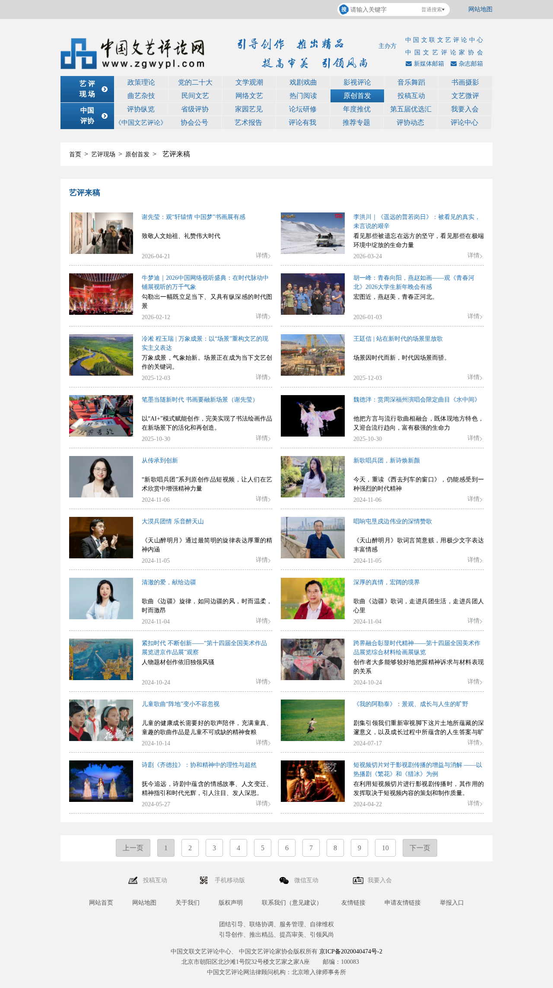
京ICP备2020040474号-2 (350, 951)
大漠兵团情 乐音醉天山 (173, 521)
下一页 (420, 848)
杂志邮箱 (471, 63)
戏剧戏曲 (303, 82)
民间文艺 (195, 95)
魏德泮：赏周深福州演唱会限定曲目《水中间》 (416, 399)
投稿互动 (411, 95)
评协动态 (410, 122)
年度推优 (357, 109)
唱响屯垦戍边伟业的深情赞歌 (392, 521)
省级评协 (195, 109)
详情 (262, 255)
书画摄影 (465, 82)
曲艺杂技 (141, 95)
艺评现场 (103, 154)
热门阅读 (303, 95)
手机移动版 (231, 880)
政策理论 (141, 82)
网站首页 (101, 902)
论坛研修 (303, 109)
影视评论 (357, 82)
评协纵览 (141, 109)
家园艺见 (249, 109)
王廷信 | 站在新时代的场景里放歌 (398, 339)
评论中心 (464, 122)
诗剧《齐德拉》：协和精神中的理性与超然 (199, 765)
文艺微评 (465, 95)
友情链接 (353, 902)
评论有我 (302, 122)
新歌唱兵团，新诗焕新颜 (386, 460)
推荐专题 (356, 122)
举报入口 (452, 902)
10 (385, 848)
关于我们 (187, 902)
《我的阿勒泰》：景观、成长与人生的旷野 (410, 704)
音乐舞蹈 (411, 82)
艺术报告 (248, 122)
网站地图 (480, 9)
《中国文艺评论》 (141, 122)
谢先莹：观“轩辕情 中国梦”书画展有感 (193, 217)
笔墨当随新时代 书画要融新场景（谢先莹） (200, 399)
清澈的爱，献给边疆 (169, 582)
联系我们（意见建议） (292, 902)
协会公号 (194, 122)
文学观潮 (249, 82)
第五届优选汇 (411, 109)
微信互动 (307, 880)
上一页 (133, 848)
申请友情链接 (403, 902)
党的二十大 (195, 82)
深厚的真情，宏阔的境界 (386, 582)
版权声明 (231, 902)
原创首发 (357, 95)
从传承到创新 (160, 460)
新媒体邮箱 (429, 63)
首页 (75, 154)
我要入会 (465, 109)
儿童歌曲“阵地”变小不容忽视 (180, 704)
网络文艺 (249, 95)
